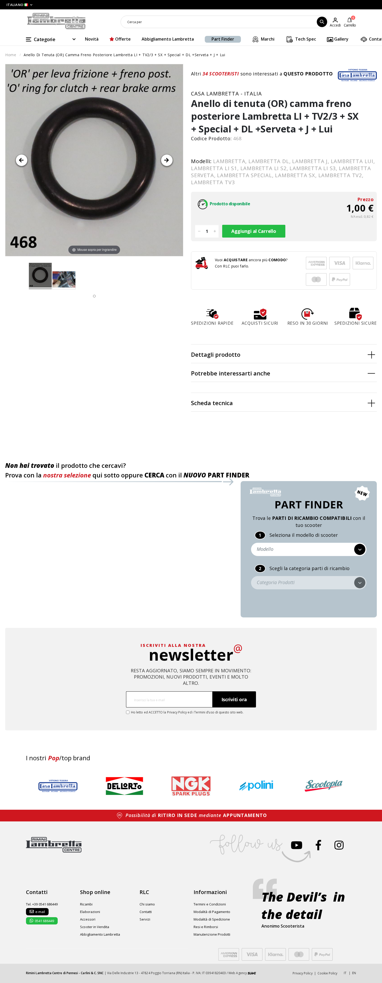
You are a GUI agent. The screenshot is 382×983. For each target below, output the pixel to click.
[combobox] (224, 22)
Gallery (340, 39)
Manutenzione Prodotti (212, 934)
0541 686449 (44, 920)
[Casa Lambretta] (357, 74)
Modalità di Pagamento (212, 911)
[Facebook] (318, 845)
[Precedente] (21, 160)
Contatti (146, 911)
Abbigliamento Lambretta (168, 39)
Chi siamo (147, 904)
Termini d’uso (204, 712)
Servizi (145, 919)
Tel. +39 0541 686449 (42, 904)
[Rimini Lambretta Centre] (56, 21)
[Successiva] (167, 160)
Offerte (122, 39)
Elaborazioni (90, 911)
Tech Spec (305, 39)
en (354, 973)
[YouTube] (296, 845)
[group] (58, 786)
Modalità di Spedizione (212, 919)
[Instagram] (339, 845)
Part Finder (223, 39)
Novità (91, 39)
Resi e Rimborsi (206, 926)
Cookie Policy (328, 973)
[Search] (322, 22)
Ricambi (86, 904)
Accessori (87, 919)
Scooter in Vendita (94, 926)
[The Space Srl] (252, 973)
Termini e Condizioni (210, 904)
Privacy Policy (177, 712)
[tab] (284, 353)
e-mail (40, 911)
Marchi (267, 39)
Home (10, 54)
